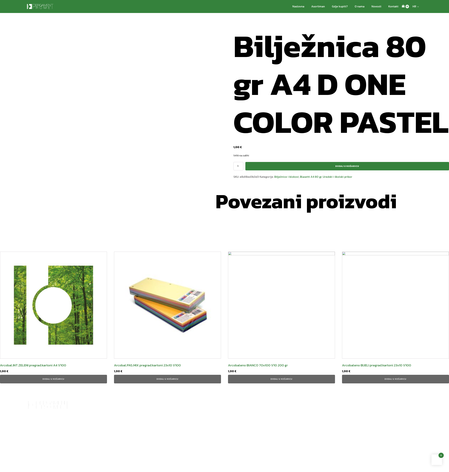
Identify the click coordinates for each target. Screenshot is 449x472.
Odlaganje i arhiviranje (91, 439)
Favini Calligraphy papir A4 (162, 443)
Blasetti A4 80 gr (310, 177)
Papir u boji (33, 427)
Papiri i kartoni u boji (198, 427)
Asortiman (318, 6)
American (127, 427)
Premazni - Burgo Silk (252, 435)
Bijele (56, 427)
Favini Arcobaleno (157, 427)
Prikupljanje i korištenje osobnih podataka (54, 467)
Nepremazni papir (250, 427)
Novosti (376, 6)
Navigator (223, 427)
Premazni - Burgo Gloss (253, 431)
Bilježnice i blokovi (286, 177)
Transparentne (61, 435)
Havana (126, 435)
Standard (32, 435)
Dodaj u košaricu (347, 166)
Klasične (127, 446)
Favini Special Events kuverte (163, 431)
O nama (359, 6)
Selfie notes (85, 443)
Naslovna (298, 6)
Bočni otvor (128, 431)
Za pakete (127, 443)
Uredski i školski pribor (337, 177)
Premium (32, 431)
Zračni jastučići (130, 439)
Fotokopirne (225, 431)
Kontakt (393, 6)
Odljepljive (59, 431)
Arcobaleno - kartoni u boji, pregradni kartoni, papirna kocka (96, 429)
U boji (56, 439)
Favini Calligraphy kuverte (161, 435)
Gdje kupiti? (340, 6)
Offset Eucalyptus (283, 427)
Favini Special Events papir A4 (163, 439)
